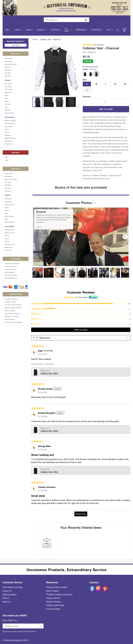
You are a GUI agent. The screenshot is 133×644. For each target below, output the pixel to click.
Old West (67, 30)
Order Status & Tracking (12, 587)
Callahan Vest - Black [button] (49, 373)
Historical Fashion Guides (56, 587)
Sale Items (8, 76)
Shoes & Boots (9, 113)
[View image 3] (60, 102)
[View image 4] (71, 102)
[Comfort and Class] (82, 272)
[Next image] (74, 69)
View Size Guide (91, 66)
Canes (7, 129)
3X (87, 90)
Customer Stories (53, 598)
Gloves (7, 132)
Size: (85, 79)
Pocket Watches (10, 123)
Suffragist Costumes (11, 299)
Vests (6, 98)
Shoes (28, 30)
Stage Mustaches (10, 138)
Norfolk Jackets (10, 319)
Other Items (8, 144)
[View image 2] (49, 102)
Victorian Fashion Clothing (13, 305)
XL (115, 84)
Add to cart (106, 109)
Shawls (7, 241)
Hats (6, 107)
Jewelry (7, 235)
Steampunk (96, 30)
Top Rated (8, 70)
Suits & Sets (8, 89)
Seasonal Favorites (11, 64)
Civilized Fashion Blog (55, 605)
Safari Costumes (10, 310)
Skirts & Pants (9, 216)
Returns (6, 598)
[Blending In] (49, 272)
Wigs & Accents (10, 233)
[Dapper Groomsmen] (126, 272)
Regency (41, 30)
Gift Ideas (8, 73)
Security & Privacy (10, 269)
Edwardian (80, 30)
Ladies (17, 30)
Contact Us (7, 590)
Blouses (7, 210)
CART (125, 29)
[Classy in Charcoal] (60, 272)
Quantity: (87, 96)
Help (109, 30)
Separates (8, 92)
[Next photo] (125, 236)
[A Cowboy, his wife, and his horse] (93, 272)
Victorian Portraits (53, 601)
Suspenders (8, 126)
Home (34, 39)
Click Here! (15, 45)
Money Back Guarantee (12, 263)
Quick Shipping (9, 272)
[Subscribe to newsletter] (41, 626)
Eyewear (7, 135)
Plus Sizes (8, 182)
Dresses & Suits (10, 204)
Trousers (7, 104)
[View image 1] (37, 102)
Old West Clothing (10, 302)
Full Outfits (8, 86)
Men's (6, 157)
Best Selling (8, 61)
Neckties (7, 110)
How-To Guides (52, 590)
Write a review (80, 329)
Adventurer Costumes (12, 316)
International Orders (11, 275)
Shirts (6, 101)
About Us (6, 601)
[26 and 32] (37, 272)
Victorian (55, 30)
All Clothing (8, 84)
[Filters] (34, 337)
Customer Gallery (53, 608)
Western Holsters (10, 120)
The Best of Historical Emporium (59, 594)
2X (125, 84)
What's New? (9, 58)
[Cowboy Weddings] (104, 272)
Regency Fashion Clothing (13, 308)
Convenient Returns (11, 278)
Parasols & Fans (10, 244)
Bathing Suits (9, 141)
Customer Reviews (11, 266)
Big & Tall (7, 67)
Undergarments (10, 230)
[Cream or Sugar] (115, 272)
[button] (88, 44)
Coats (6, 95)
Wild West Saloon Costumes (13, 322)
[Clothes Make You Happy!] (71, 272)
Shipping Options (10, 594)
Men (7, 30)
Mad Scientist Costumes (12, 313)
